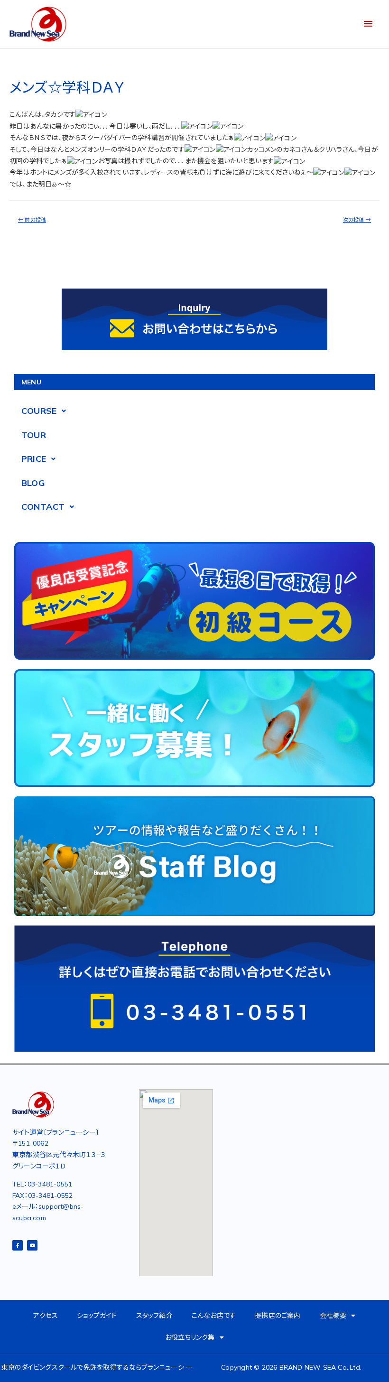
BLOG (33, 482)
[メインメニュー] (368, 24)
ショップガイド (97, 1315)
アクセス (45, 1315)
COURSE (38, 410)
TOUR (33, 435)
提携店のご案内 (277, 1315)
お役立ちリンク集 (190, 1337)
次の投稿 (357, 219)
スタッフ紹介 (154, 1315)
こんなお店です (214, 1315)
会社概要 (333, 1315)
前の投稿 (32, 219)
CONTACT (43, 506)
